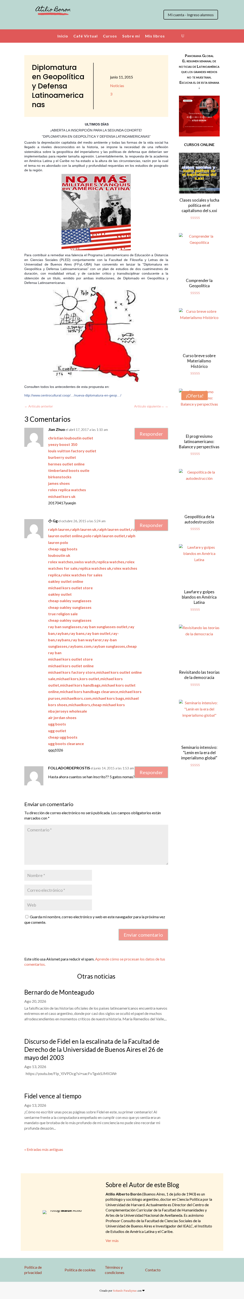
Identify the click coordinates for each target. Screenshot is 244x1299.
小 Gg (53, 520)
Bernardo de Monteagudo (59, 992)
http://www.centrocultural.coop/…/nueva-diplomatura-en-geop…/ (72, 395)
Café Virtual (85, 36)
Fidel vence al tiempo (52, 1096)
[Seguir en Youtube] (58, 23)
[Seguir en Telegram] (77, 23)
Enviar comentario (143, 935)
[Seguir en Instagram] (39, 23)
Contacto (153, 1270)
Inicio (62, 36)
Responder (151, 434)
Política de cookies (80, 1270)
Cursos (110, 36)
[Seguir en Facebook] (48, 23)
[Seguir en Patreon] (67, 23)
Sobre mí (131, 36)
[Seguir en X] (29, 23)
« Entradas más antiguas (43, 1149)
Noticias (117, 85)
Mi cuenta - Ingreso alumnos (191, 14)
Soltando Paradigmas (125, 1290)
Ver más (112, 1240)
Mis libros (155, 36)
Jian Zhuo (56, 429)
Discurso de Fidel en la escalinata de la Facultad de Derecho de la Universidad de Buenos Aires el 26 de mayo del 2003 (93, 1049)
